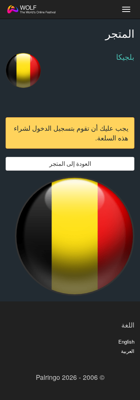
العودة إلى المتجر (70, 163)
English (126, 341)
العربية (127, 350)
